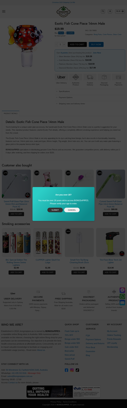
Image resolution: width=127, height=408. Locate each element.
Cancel (72, 210)
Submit (55, 210)
